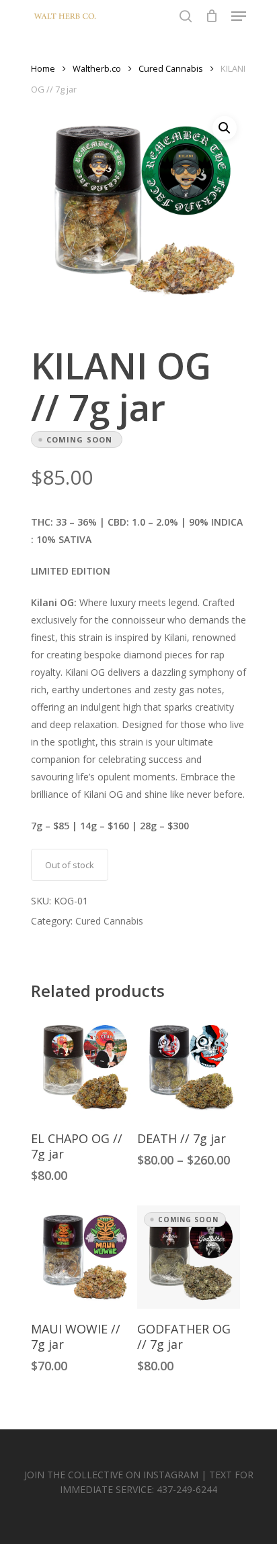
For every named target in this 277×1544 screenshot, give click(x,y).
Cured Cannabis (170, 68)
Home (43, 68)
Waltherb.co (97, 68)
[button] (224, 128)
